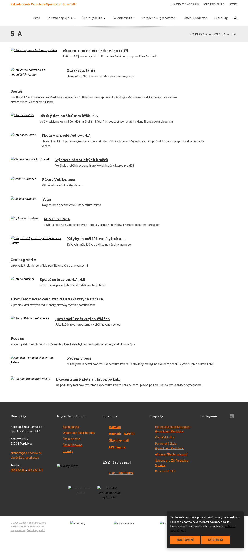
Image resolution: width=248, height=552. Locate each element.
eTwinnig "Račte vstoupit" (171, 454)
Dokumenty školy (59, 18)
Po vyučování (122, 18)
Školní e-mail (119, 440)
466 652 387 (18, 470)
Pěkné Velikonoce (58, 179)
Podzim (17, 338)
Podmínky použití (36, 530)
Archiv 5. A (219, 33)
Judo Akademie (195, 18)
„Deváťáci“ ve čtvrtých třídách (82, 318)
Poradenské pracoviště (158, 18)
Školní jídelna (92, 18)
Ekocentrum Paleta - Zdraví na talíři (95, 50)
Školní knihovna (72, 445)
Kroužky (68, 451)
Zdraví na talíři (81, 70)
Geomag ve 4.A (23, 259)
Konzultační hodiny (213, 4)
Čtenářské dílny (165, 437)
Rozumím (215, 540)
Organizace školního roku (185, 4)
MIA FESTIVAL (57, 218)
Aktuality (221, 18)
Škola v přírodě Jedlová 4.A (66, 135)
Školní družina (71, 439)
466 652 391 (35, 470)
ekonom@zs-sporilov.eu (26, 453)
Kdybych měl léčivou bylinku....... (96, 238)
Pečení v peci (79, 358)
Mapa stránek (18, 530)
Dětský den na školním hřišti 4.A (69, 115)
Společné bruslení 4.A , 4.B (62, 279)
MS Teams (117, 447)
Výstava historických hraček (81, 159)
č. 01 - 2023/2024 (121, 473)
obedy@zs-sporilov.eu (25, 457)
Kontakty (232, 4)
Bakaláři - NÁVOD (122, 434)
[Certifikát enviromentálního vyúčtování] (109, 493)
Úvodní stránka (198, 33)
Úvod (36, 18)
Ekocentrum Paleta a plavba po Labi (88, 379)
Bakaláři (115, 427)
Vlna (46, 199)
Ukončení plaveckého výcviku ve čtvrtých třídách (57, 299)
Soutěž (16, 91)
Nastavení (185, 540)
